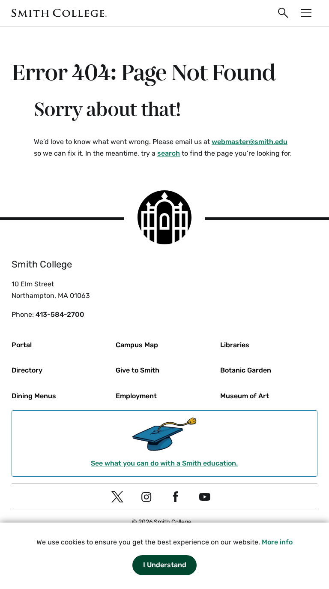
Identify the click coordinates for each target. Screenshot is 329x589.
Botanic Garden (245, 370)
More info (277, 542)
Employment (136, 396)
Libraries (234, 345)
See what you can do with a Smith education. (164, 463)
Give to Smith (137, 370)
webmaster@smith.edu (249, 142)
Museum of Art (244, 396)
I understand (164, 565)
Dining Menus (34, 396)
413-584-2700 (60, 314)
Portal (22, 345)
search (168, 153)
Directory (27, 370)
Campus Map (137, 345)
